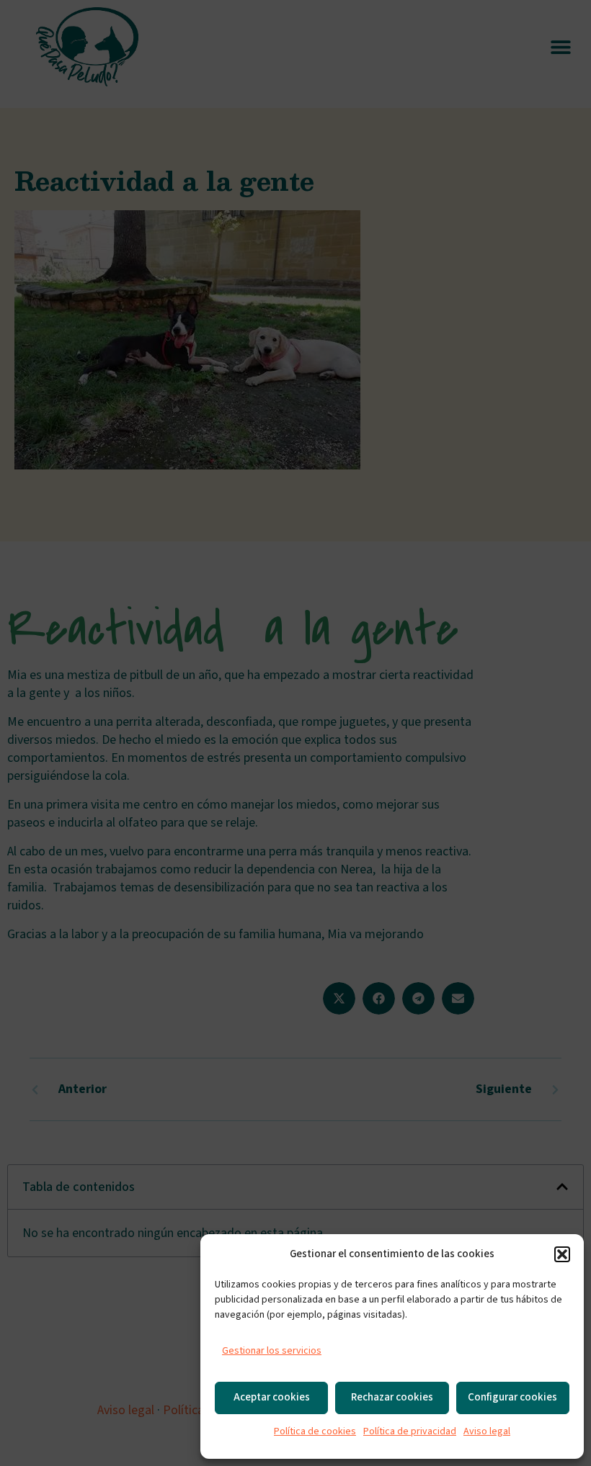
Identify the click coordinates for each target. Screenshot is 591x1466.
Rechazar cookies (392, 1397)
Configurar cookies (512, 1397)
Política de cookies (315, 1431)
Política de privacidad (409, 1431)
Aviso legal (486, 1431)
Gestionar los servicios (271, 1351)
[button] (562, 1254)
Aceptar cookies (272, 1397)
